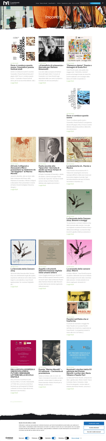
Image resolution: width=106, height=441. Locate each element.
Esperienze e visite (66, 3)
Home (37, 3)
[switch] (41, 438)
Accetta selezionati (94, 427)
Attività (59, 3)
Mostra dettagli (75, 438)
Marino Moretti (43, 3)
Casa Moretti (51, 3)
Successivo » (18, 401)
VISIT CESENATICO (95, 3)
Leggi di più (14, 83)
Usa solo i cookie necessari (94, 431)
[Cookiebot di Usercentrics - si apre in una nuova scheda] (9, 438)
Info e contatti (75, 3)
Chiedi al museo (85, 3)
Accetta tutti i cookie (94, 423)
